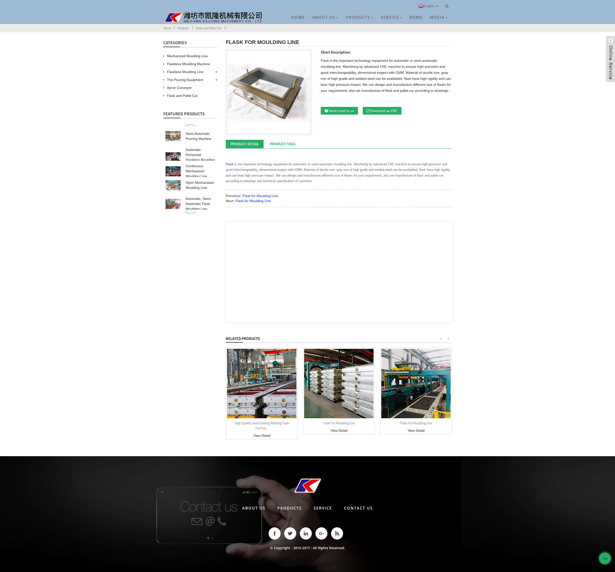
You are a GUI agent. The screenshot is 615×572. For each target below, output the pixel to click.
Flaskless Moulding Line (185, 72)
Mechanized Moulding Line (187, 56)
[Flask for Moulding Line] (339, 383)
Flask (230, 164)
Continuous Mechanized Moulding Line (196, 171)
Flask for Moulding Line (260, 196)
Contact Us (358, 508)
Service (390, 17)
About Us (323, 17)
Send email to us (341, 111)
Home (298, 17)
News (416, 17)
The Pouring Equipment (185, 80)
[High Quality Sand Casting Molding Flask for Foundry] (261, 383)
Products (358, 17)
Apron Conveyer (179, 88)
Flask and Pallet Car (208, 28)
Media (437, 17)
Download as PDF (384, 111)
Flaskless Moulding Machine (188, 64)
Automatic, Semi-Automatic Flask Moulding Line (199, 204)
